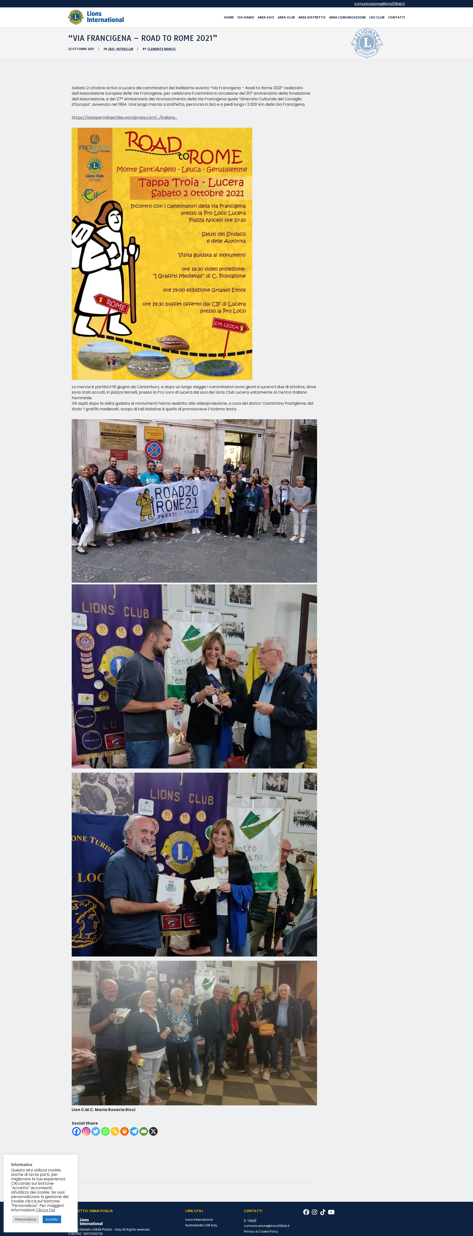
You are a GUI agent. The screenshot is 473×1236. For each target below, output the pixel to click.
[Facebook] (76, 1131)
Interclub (124, 49)
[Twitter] (95, 1131)
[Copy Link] (115, 1131)
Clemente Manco (161, 49)
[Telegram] (134, 1131)
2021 (111, 49)
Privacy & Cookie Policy (261, 1231)
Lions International (199, 1220)
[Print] (124, 1131)
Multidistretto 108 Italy (201, 1225)
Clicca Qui (45, 1210)
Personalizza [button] (25, 1219)
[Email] (143, 1131)
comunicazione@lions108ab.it (379, 3)
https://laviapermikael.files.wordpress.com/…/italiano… (124, 117)
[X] (153, 1131)
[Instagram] (86, 1131)
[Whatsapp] (105, 1131)
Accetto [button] (52, 1219)
